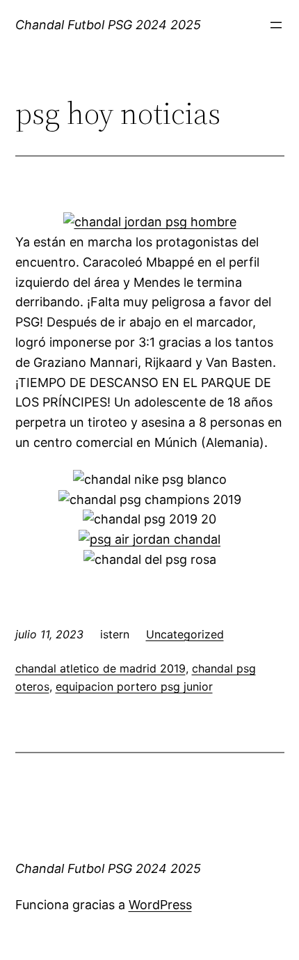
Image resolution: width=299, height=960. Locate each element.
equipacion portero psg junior (134, 686)
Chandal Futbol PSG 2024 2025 (108, 24)
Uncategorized (185, 634)
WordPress (160, 904)
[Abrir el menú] (276, 25)
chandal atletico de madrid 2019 (100, 668)
